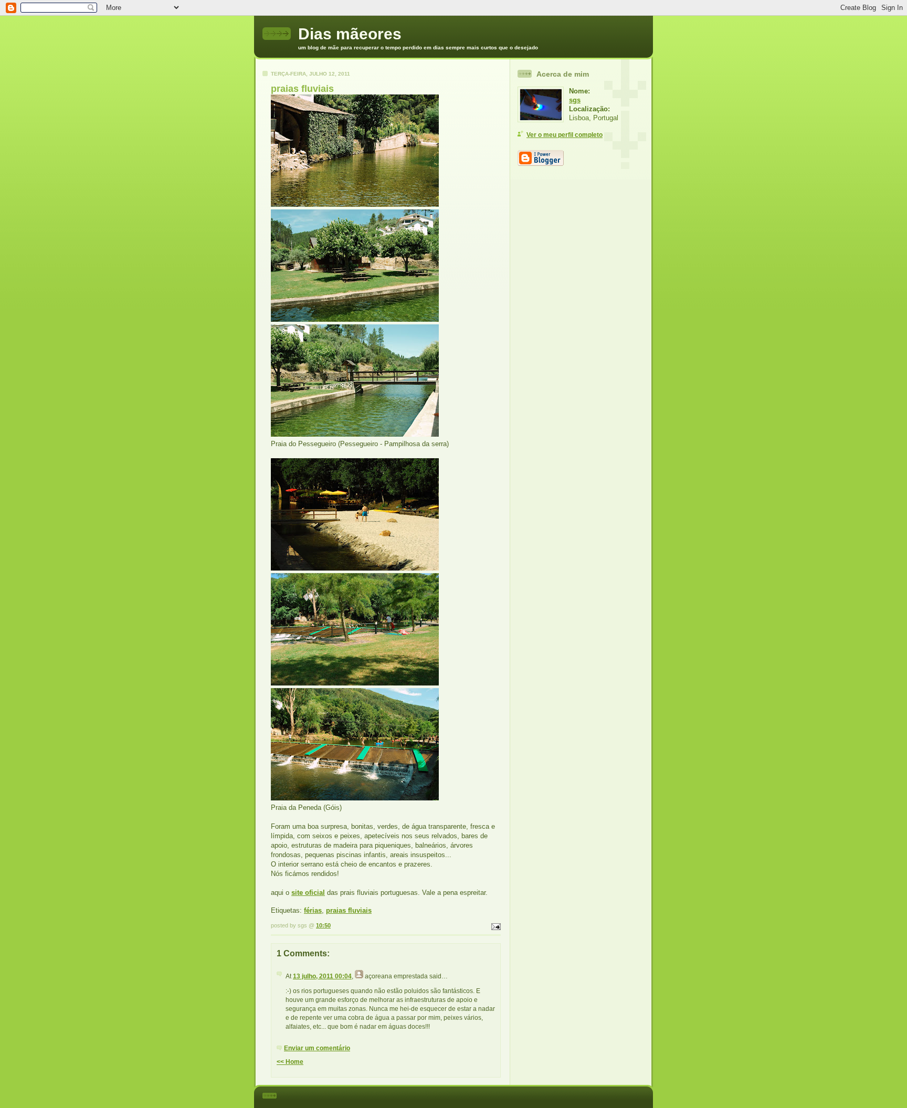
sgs (575, 100)
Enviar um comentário (317, 1048)
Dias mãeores (350, 34)
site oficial (308, 892)
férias (313, 910)
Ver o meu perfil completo (564, 135)
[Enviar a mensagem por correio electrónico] (495, 925)
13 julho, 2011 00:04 (322, 976)
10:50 (323, 925)
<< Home (290, 1061)
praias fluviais (349, 910)
